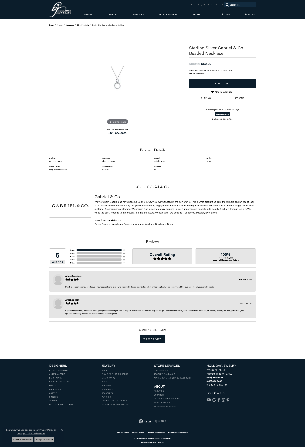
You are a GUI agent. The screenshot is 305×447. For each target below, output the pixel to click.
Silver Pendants (83, 25)
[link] (195, 4)
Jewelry (113, 14)
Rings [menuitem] (105, 381)
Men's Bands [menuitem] (108, 377)
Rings (98, 224)
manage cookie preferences (31, 433)
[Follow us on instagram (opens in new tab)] (223, 400)
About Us (159, 391)
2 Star (72, 259)
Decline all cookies (22, 439)
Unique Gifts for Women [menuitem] (115, 404)
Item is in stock (222, 114)
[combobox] (242, 4)
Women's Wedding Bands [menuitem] (115, 374)
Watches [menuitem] (106, 397)
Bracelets (129, 224)
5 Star (72, 250)
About (196, 14)
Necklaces (70, 25)
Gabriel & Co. (159, 161)
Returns (239, 98)
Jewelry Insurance (164, 374)
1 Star (72, 262)
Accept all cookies (44, 439)
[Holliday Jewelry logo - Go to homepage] (66, 9)
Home (51, 25)
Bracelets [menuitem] (107, 393)
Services (138, 14)
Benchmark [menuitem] (55, 377)
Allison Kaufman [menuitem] (58, 370)
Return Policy (123, 432)
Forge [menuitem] (52, 385)
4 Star (72, 253)
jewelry (60, 25)
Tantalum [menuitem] (54, 400)
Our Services (161, 370)
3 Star (72, 256)
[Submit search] (226, 4)
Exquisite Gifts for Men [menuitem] (115, 400)
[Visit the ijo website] (160, 421)
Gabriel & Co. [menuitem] (56, 389)
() (124, 250)
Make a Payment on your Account (172, 377)
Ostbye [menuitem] (53, 393)
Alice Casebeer (73, 276)
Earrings (106, 224)
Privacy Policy (162, 402)
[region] (117, 78)
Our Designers (168, 14)
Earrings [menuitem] (107, 385)
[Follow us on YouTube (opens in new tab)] (209, 400)
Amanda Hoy (72, 299)
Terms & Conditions (165, 406)
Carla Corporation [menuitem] (59, 381)
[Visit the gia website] (145, 421)
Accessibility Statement (178, 432)
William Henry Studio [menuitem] (61, 404)
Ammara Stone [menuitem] (57, 374)
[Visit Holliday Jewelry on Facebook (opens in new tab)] (219, 400)
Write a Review (152, 339)
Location (159, 394)
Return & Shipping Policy (168, 398)
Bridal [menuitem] (105, 370)
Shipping (206, 98)
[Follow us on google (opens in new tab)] (214, 400)
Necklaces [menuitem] (107, 389)
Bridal (88, 14)
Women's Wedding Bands (148, 224)
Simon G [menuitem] (53, 397)
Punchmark (158, 442)
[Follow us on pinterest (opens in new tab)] (228, 400)
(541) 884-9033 (117, 133)
